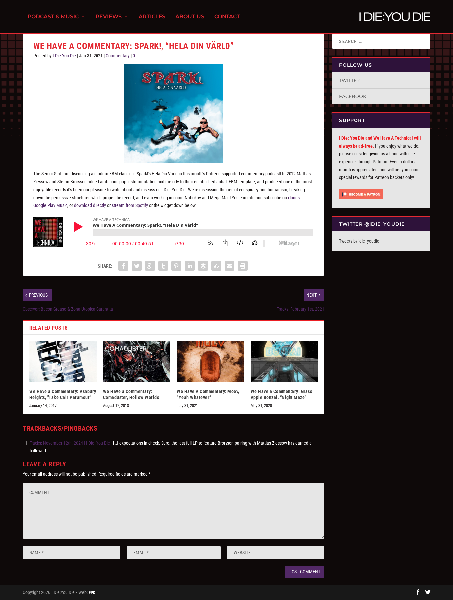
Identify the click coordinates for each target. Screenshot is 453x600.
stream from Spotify (130, 205)
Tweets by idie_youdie (359, 241)
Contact (227, 17)
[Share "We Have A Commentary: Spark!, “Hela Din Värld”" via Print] (242, 265)
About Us (189, 17)
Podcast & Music (53, 17)
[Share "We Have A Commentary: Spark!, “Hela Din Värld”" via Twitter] (136, 265)
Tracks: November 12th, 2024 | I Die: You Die (70, 443)
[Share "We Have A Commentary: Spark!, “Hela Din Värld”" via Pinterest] (176, 265)
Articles (152, 17)
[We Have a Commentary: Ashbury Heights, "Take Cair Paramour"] (63, 361)
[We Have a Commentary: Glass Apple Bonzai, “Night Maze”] (284, 361)
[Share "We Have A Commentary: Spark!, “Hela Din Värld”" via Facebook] (123, 265)
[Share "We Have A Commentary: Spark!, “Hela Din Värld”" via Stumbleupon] (216, 265)
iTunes (294, 197)
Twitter (349, 80)
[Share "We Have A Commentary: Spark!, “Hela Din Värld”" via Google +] (150, 265)
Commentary (118, 55)
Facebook (352, 96)
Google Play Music (50, 205)
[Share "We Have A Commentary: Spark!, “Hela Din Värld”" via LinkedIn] (189, 265)
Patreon (380, 161)
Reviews (109, 17)
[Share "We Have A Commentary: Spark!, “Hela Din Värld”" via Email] (229, 265)
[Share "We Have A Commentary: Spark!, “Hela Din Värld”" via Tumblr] (163, 265)
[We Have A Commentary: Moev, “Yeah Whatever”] (210, 361)
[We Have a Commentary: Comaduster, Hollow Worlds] (136, 361)
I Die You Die (64, 55)
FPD (92, 592)
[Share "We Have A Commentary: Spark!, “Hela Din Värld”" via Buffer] (203, 265)
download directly (90, 205)
